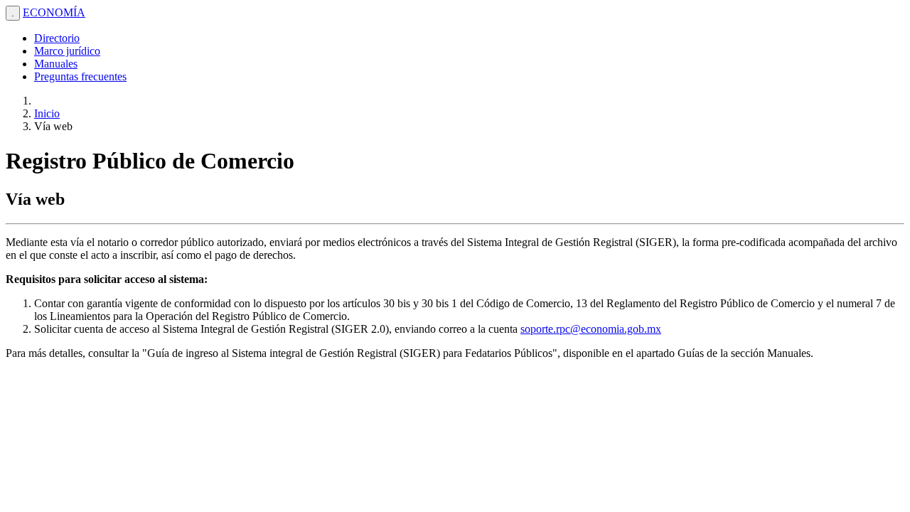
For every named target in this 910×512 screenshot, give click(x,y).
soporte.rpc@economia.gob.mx (590, 329)
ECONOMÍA (54, 12)
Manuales (55, 64)
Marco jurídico (67, 51)
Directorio (57, 38)
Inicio (47, 113)
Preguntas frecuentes (80, 76)
